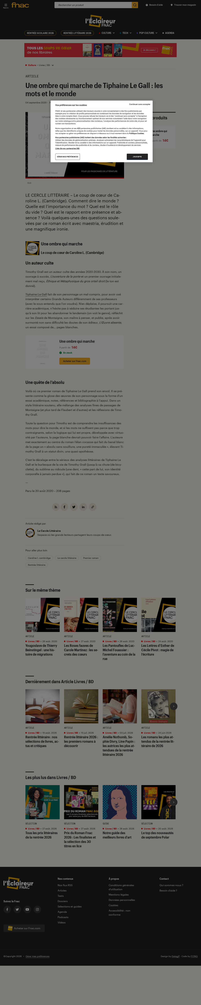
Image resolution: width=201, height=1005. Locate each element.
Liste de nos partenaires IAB (67, 148)
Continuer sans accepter (139, 104)
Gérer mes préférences (67, 157)
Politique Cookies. (136, 133)
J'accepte (137, 157)
